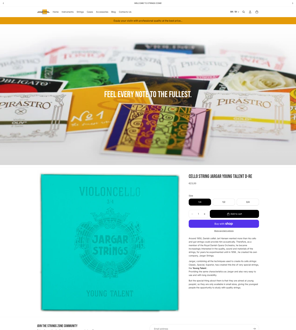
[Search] (243, 11)
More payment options (224, 231)
